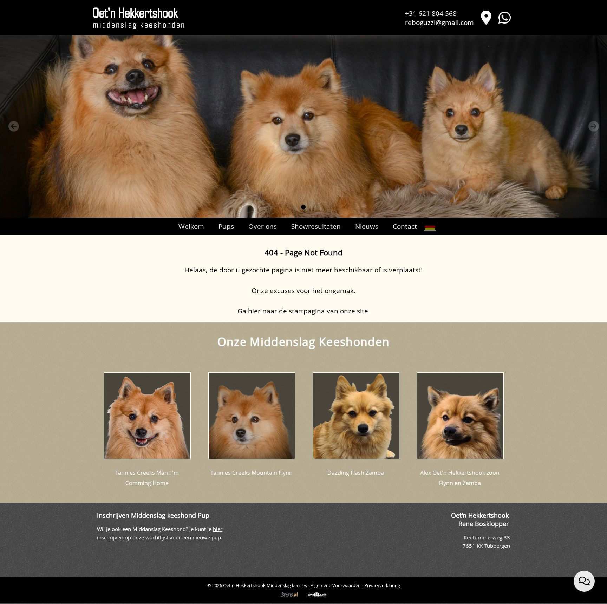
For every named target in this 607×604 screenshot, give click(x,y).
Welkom (191, 226)
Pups (226, 226)
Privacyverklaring (382, 585)
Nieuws (366, 226)
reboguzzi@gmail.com (439, 22)
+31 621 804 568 (431, 13)
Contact (405, 226)
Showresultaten (316, 226)
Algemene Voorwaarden (336, 585)
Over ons (262, 226)
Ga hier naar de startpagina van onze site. (303, 310)
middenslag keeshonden (139, 18)
